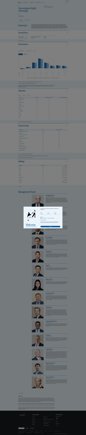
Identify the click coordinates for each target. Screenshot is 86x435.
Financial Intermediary (51, 218)
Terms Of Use (53, 222)
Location (48, 212)
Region (41, 212)
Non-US (48, 213)
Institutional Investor (44, 218)
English (55, 213)
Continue (50, 226)
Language (55, 212)
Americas (41, 213)
